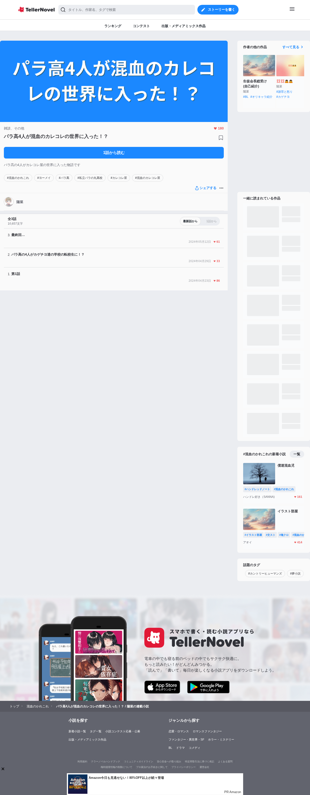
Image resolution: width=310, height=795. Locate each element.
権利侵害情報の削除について (116, 767)
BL (170, 748)
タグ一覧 (95, 731)
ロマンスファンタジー (207, 731)
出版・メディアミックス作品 (87, 739)
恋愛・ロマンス (179, 731)
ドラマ (180, 748)
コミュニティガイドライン (138, 761)
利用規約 (82, 761)
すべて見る (290, 47)
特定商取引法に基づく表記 (199, 761)
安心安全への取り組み (169, 761)
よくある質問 (225, 761)
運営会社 (204, 767)
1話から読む (114, 153)
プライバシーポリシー (183, 767)
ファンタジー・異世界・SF (186, 739)
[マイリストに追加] (221, 137)
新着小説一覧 (77, 731)
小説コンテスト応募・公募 (122, 731)
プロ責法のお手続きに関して (152, 767)
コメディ (194, 748)
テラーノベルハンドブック (105, 761)
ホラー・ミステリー (221, 739)
